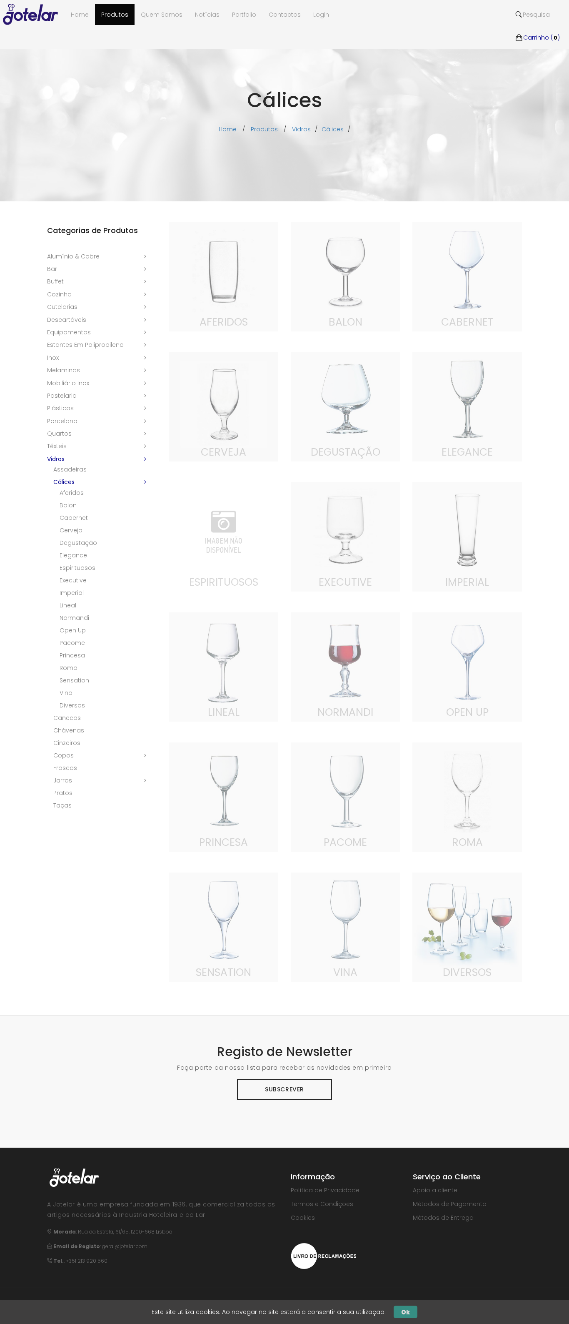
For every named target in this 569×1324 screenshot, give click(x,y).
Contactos (285, 14)
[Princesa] (223, 796)
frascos (65, 768)
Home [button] (80, 14)
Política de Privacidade (325, 1190)
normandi (74, 618)
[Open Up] (467, 666)
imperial (72, 593)
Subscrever (284, 1089)
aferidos (72, 493)
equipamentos (69, 332)
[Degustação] (345, 406)
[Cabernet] (467, 276)
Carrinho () (541, 25)
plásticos (60, 408)
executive (73, 580)
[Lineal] (223, 666)
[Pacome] (345, 796)
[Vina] (345, 927)
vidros (301, 129)
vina (66, 693)
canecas (67, 718)
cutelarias (62, 307)
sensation (74, 680)
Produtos (114, 14)
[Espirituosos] (223, 536)
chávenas (68, 730)
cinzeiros (66, 743)
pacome (72, 643)
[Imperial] (467, 536)
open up (73, 630)
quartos (59, 433)
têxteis (57, 446)
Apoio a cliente (435, 1190)
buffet (55, 281)
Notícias (207, 14)
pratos (62, 793)
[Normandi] (345, 666)
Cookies (303, 1218)
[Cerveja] (223, 406)
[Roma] (467, 796)
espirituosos (77, 568)
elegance (73, 555)
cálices (333, 129)
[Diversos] (467, 927)
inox (53, 358)
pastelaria (62, 395)
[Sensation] (223, 927)
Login (321, 14)
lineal (68, 605)
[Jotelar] (34, 14)
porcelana (62, 421)
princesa (72, 655)
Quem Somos (161, 14)
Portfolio (244, 14)
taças (62, 805)
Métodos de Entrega (443, 1218)
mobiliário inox (68, 383)
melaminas (63, 370)
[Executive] (345, 536)
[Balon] (345, 276)
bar (52, 269)
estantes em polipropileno (85, 345)
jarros (62, 780)
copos (63, 755)
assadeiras (70, 469)
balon (68, 505)
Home (228, 129)
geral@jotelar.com (124, 1246)
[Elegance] (467, 406)
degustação (78, 543)
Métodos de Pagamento (450, 1204)
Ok (405, 1312)
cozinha (59, 294)
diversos (72, 705)
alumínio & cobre (73, 256)
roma (68, 668)
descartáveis (66, 320)
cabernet (74, 518)
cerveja (71, 530)
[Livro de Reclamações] (323, 1255)
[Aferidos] (223, 276)
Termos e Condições (322, 1204)
